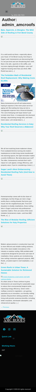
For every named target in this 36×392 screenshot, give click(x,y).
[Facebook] (4, 329)
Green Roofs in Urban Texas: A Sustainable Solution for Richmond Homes (16, 270)
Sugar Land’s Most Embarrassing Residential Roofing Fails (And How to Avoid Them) (18, 172)
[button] (6, 11)
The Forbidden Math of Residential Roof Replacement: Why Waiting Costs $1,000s (18, 78)
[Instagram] (9, 329)
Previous (5, 307)
